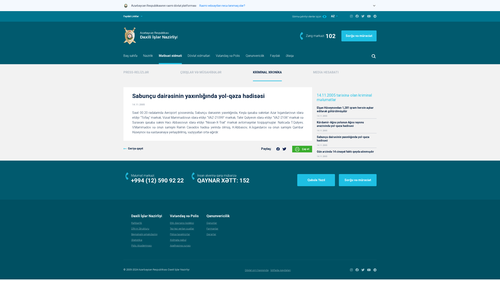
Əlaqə (290, 56)
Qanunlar (211, 222)
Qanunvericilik (255, 56)
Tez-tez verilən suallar (182, 228)
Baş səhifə (130, 56)
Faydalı (275, 56)
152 (244, 180)
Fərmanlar (212, 228)
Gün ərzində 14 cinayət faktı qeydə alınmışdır (345, 151)
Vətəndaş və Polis (228, 56)
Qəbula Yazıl (316, 180)
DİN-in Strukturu (140, 228)
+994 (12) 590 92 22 (157, 180)
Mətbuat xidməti (170, 56)
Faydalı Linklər (131, 16)
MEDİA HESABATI (325, 72)
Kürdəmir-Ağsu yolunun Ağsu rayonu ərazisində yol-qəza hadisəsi (340, 124)
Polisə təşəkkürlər (180, 234)
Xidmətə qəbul (178, 239)
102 (331, 36)
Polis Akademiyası (141, 245)
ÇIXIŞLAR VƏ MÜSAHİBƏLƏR (200, 72)
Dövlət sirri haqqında (257, 270)
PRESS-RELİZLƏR (136, 72)
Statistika (136, 239)
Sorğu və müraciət (359, 36)
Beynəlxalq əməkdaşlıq (144, 234)
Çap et (305, 149)
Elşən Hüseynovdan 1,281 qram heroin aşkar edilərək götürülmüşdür (345, 109)
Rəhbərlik (136, 222)
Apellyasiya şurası (180, 245)
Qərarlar (211, 234)
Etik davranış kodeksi (182, 222)
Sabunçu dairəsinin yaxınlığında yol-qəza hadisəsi (343, 138)
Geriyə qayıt (135, 148)
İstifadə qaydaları (281, 270)
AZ (333, 16)
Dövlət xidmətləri (199, 56)
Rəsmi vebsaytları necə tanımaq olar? (222, 5)
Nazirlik (148, 56)
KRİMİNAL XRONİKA (267, 72)
